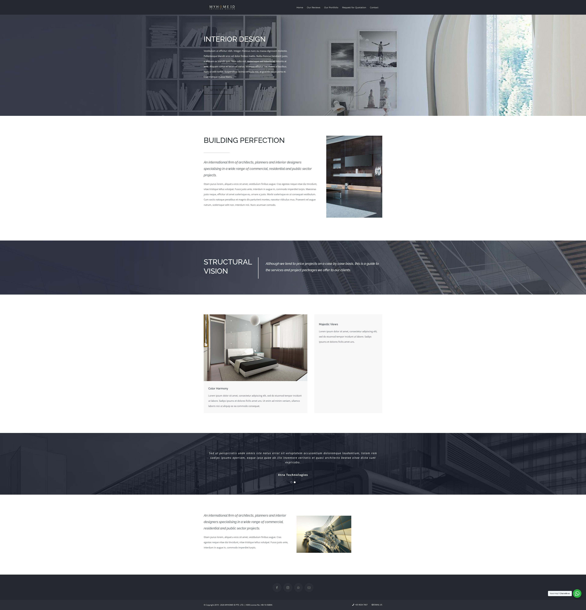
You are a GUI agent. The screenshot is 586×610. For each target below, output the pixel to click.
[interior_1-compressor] (354, 136)
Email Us (378, 604)
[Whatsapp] (298, 587)
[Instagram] (287, 587)
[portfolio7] (324, 516)
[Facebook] (277, 587)
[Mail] (309, 587)
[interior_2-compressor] (255, 315)
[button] (291, 482)
